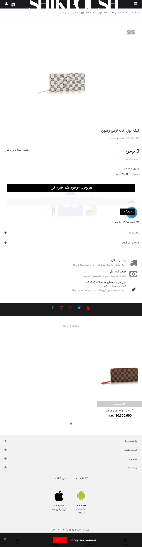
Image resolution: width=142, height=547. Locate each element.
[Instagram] (61, 308)
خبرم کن (128, 211)
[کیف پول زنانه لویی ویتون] (63, 72)
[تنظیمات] (6, 4)
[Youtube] (88, 308)
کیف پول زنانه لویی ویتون (119, 411)
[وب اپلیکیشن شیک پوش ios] (58, 496)
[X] (79, 308)
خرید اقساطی (117, 271)
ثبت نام (59, 540)
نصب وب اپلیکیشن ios (59, 507)
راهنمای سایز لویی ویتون (17, 150)
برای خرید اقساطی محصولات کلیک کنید (105, 282)
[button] (71, 423)
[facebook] (52, 308)
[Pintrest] (70, 308)
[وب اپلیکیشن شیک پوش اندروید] (81, 495)
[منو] (135, 4)
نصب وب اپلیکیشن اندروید (81, 509)
